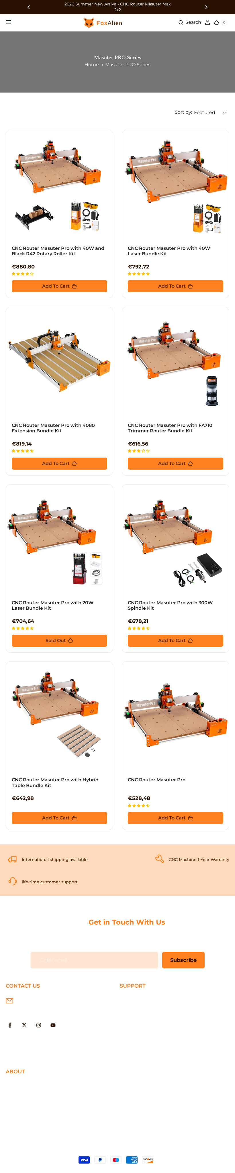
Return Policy (135, 1017)
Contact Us (18, 1102)
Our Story (17, 1084)
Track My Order (137, 1035)
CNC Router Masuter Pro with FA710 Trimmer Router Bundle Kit (170, 428)
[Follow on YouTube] (53, 1025)
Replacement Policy (143, 1026)
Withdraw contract (141, 1054)
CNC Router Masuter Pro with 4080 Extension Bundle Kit (53, 428)
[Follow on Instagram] (38, 1025)
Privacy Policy (21, 1093)
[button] (23, 273)
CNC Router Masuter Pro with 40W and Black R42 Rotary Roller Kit (58, 251)
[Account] (207, 22)
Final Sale (16, 1130)
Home (92, 64)
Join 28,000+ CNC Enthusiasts (154, 1045)
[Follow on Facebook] (10, 1025)
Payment (130, 1008)
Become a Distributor (30, 1112)
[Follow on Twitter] (24, 1025)
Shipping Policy (137, 998)
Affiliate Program (25, 1121)
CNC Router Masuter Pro (156, 779)
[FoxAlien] (117, 7)
